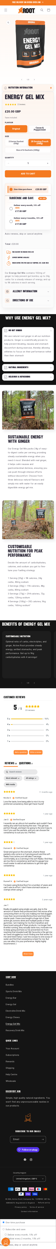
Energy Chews (13, 1017)
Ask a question (21, 752)
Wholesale (11, 1081)
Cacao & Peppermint (40, 129)
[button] (6, 10)
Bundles (10, 985)
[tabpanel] (28, 864)
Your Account (12, 1048)
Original (16, 129)
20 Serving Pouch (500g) (39, 142)
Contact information (29, 1211)
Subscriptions (12, 1055)
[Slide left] (22, 79)
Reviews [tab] (11, 763)
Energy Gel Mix (13, 1024)
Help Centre (11, 1074)
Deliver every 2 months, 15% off (23, 1238)
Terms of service (37, 1207)
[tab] (26, 764)
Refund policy (44, 1203)
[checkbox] (10, 784)
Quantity (9, 158)
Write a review (35, 752)
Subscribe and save (15, 1229)
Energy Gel (11, 1004)
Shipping (10, 1068)
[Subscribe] (42, 1139)
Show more (28, 954)
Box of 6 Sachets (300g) (27, 151)
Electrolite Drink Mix (15, 1011)
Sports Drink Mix (14, 991)
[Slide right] (34, 79)
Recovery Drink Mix (15, 1030)
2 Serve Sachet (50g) (18, 143)
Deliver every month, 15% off (22, 1234)
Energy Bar (11, 998)
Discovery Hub (13, 1091)
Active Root (17, 1199)
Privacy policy (21, 1207)
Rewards (10, 1061)
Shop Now (11, 977)
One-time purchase (15, 1222)
